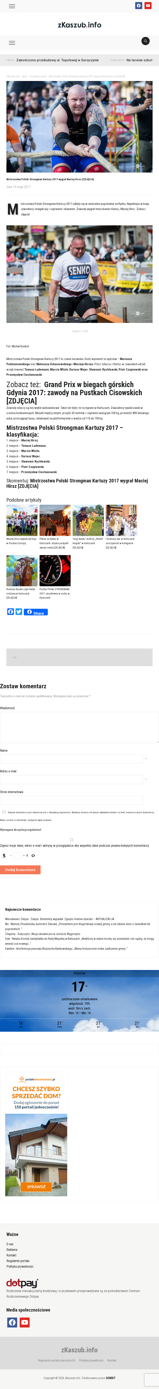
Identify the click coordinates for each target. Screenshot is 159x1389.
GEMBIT (111, 1378)
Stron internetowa (11, 792)
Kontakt (11, 1255)
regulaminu (64, 812)
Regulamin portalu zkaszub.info (56, 1360)
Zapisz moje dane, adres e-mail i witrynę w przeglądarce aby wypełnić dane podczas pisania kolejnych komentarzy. (74, 846)
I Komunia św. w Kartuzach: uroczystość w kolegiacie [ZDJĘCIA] (120, 543)
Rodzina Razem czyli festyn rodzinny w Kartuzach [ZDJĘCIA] (20, 593)
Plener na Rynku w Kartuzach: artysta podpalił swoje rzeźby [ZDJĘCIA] (54, 543)
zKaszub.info (79, 1350)
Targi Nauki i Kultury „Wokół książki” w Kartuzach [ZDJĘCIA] (88, 543)
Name (4, 750)
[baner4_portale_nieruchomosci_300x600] (36, 1134)
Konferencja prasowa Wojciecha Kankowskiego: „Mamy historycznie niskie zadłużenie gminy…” (72, 948)
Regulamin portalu (17, 1261)
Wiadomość (7, 708)
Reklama (11, 1250)
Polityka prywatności (19, 1266)
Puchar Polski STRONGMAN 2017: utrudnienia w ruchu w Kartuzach (55, 593)
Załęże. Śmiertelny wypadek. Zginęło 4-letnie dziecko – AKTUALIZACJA (72, 919)
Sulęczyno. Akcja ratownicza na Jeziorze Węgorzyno (49, 934)
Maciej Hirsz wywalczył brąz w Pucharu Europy (21, 541)
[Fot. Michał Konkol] (79, 274)
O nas (9, 1244)
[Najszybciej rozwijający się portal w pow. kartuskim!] (79, 24)
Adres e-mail (8, 771)
